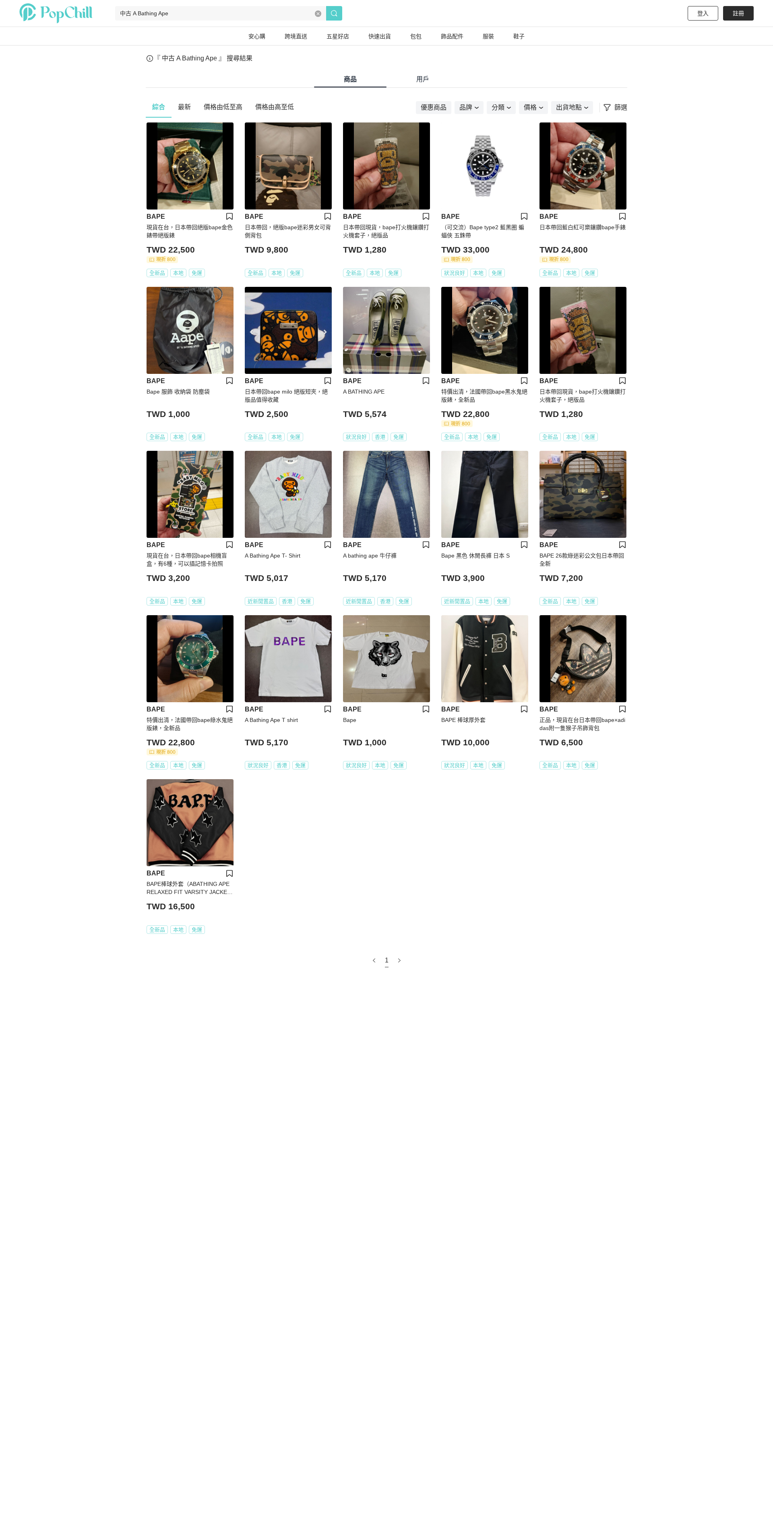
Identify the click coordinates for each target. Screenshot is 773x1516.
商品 (350, 79)
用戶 (422, 79)
